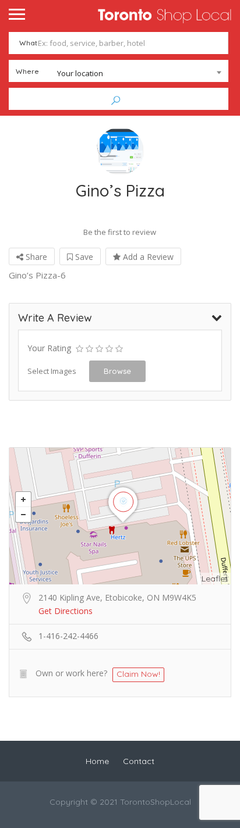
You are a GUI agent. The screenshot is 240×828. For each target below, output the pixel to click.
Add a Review (147, 256)
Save (83, 256)
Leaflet (215, 578)
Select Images (51, 371)
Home (97, 761)
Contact (138, 761)
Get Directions (65, 610)
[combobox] (118, 73)
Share (35, 256)
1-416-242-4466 (68, 635)
